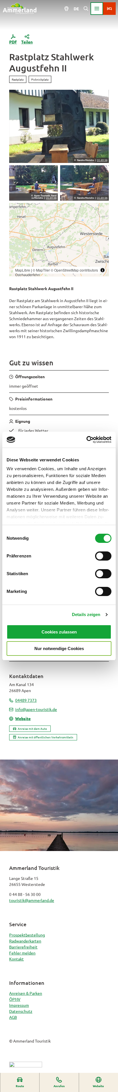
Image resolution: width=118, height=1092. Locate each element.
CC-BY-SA (102, 160)
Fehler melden (22, 952)
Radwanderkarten (25, 940)
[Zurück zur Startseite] (19, 9)
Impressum (19, 1005)
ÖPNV (14, 999)
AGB (13, 1017)
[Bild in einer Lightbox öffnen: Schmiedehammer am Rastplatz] (59, 126)
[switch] (103, 556)
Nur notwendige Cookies (59, 648)
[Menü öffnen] (97, 8)
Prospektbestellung (27, 934)
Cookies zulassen (59, 631)
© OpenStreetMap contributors (74, 270)
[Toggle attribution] (102, 270)
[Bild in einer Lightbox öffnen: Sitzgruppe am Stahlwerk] (84, 183)
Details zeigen (86, 614)
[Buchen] (109, 8)
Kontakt (16, 958)
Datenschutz (20, 1011)
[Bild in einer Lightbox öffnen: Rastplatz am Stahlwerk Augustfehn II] (33, 183)
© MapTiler (41, 270)
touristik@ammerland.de (31, 900)
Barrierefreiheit (23, 946)
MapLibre (22, 270)
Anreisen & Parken (25, 993)
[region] (59, 239)
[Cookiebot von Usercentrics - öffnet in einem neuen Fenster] (86, 439)
